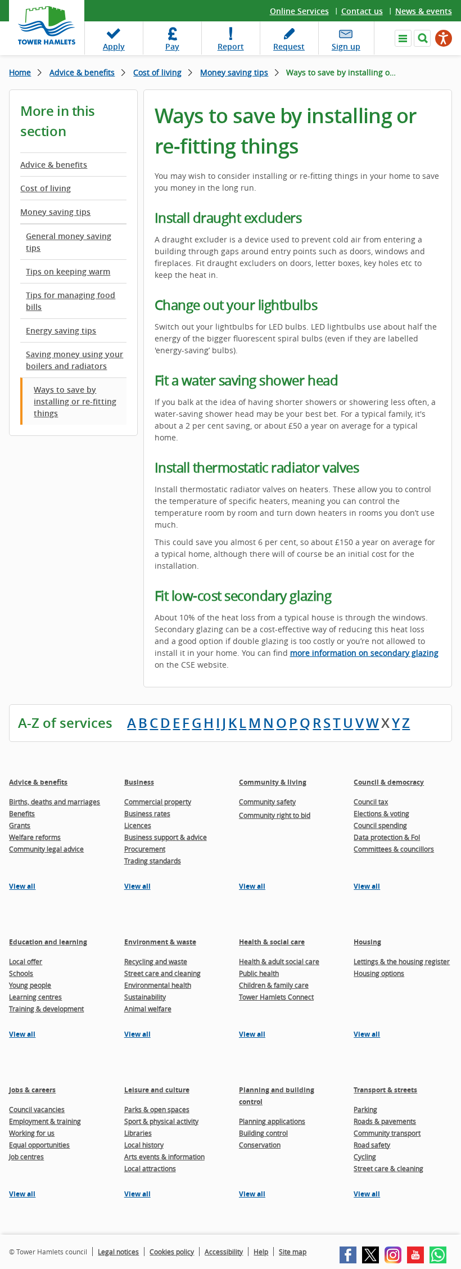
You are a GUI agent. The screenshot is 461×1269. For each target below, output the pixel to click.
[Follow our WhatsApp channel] (438, 1254)
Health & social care (272, 942)
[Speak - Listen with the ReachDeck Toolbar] (443, 38)
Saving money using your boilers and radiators (74, 360)
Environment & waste (160, 942)
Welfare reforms (35, 837)
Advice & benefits (82, 72)
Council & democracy (389, 782)
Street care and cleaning (162, 973)
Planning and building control (276, 1095)
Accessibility (224, 1251)
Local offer (25, 961)
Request (289, 46)
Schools (21, 973)
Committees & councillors (394, 848)
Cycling (365, 1156)
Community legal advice (46, 848)
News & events (423, 11)
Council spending (380, 825)
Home (20, 72)
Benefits (22, 813)
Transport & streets (385, 1090)
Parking (365, 1109)
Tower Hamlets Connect (276, 996)
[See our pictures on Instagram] (393, 1254)
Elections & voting (381, 813)
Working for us (32, 1132)
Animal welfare (147, 1008)
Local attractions (150, 1168)
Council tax (371, 801)
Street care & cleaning (388, 1168)
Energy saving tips (61, 330)
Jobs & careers (32, 1090)
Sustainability (145, 996)
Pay (172, 46)
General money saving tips (68, 242)
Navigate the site (403, 38)
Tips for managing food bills (70, 301)
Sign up (346, 46)
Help (261, 1251)
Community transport (387, 1132)
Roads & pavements (385, 1121)
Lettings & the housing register (402, 961)
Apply (114, 46)
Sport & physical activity (161, 1121)
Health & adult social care (279, 961)
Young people (30, 984)
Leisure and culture (156, 1090)
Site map (292, 1251)
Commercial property (157, 801)
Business (139, 782)
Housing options (379, 973)
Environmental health (157, 984)
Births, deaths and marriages (54, 801)
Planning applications (272, 1121)
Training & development (46, 1008)
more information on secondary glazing (364, 652)
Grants (19, 825)
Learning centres (35, 996)
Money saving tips (234, 72)
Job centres (26, 1156)
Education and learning (48, 942)
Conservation (260, 1144)
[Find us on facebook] (348, 1254)
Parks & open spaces (156, 1109)
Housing (367, 942)
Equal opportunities (39, 1144)
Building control (263, 1132)
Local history (144, 1144)
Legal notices (118, 1251)
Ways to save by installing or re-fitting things (75, 401)
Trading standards (152, 860)
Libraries (138, 1132)
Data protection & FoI (387, 837)
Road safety (372, 1144)
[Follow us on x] (370, 1254)
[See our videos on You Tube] (415, 1254)
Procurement (144, 848)
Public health (259, 973)
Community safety (267, 801)
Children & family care (274, 984)
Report (231, 46)
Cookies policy (172, 1251)
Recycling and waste (155, 961)
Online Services (299, 11)
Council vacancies (37, 1109)
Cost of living (157, 72)
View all (22, 886)
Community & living (272, 782)
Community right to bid (274, 815)
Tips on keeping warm (68, 271)
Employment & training (45, 1121)
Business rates (147, 813)
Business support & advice (165, 837)
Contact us (362, 11)
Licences (137, 825)
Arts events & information (164, 1156)
